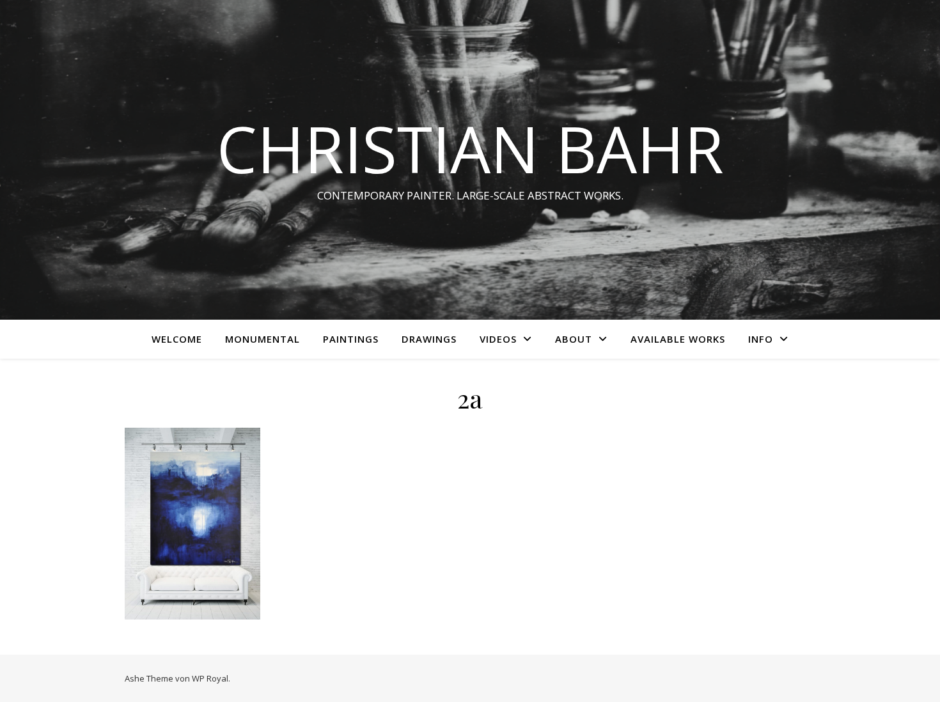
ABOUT (573, 338)
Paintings (351, 338)
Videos (498, 338)
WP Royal (210, 678)
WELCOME (177, 338)
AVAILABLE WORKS (678, 338)
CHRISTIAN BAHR (470, 148)
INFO (760, 338)
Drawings (429, 338)
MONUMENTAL (262, 338)
